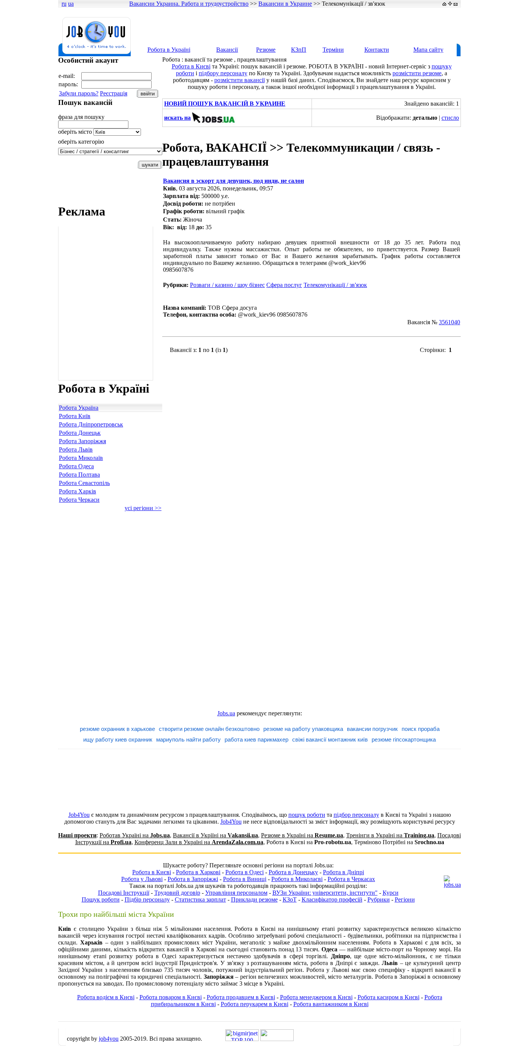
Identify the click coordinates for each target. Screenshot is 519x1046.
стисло (450, 117)
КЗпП (298, 49)
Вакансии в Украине (285, 3)
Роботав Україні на (135, 835)
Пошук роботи (101, 899)
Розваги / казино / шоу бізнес (227, 285)
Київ (169, 188)
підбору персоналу (223, 73)
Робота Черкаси (79, 499)
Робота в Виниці (244, 879)
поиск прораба (421, 729)
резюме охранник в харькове (117, 729)
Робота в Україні (168, 49)
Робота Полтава (79, 474)
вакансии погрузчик (372, 729)
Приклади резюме (254, 899)
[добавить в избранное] (450, 3)
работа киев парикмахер (256, 739)
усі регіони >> (143, 508)
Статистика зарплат (200, 899)
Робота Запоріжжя (82, 441)
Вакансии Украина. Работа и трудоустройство (188, 3)
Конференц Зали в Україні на (198, 842)
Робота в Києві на (308, 842)
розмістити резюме (416, 73)
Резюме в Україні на (302, 835)
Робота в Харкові (198, 872)
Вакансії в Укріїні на (215, 835)
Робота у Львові (142, 879)
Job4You (79, 814)
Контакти (376, 49)
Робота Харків (77, 491)
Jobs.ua (226, 713)
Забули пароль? (78, 93)
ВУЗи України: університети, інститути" (325, 892)
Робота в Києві (191, 66)
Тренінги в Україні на (390, 835)
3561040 (449, 322)
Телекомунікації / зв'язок (335, 285)
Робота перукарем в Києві (254, 1004)
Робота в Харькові (397, 942)
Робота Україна (78, 407)
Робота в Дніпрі (343, 872)
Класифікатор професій (332, 899)
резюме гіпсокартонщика (404, 739)
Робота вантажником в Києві (331, 1004)
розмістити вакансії (239, 80)
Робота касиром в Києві (388, 997)
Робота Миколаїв (81, 458)
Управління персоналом (236, 892)
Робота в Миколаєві (297, 879)
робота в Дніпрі (331, 963)
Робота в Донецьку (293, 872)
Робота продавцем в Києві (241, 997)
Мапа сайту (428, 49)
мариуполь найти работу (188, 739)
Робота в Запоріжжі (193, 879)
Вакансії (227, 49)
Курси (391, 892)
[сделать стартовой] (444, 3)
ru (64, 3)
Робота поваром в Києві (170, 997)
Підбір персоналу (147, 899)
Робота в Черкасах (351, 879)
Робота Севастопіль (84, 483)
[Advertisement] (322, 25)
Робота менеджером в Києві (316, 997)
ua (71, 3)
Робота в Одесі (244, 872)
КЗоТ (290, 899)
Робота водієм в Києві (105, 997)
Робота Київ (74, 416)
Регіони (405, 899)
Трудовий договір (177, 892)
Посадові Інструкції (123, 892)
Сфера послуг (284, 285)
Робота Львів (76, 449)
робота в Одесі (156, 956)
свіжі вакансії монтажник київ (330, 739)
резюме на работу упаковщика (303, 729)
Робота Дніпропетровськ (91, 424)
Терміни (333, 49)
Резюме (265, 49)
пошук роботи (306, 814)
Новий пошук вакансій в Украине (224, 103)
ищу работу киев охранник (117, 739)
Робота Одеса (76, 466)
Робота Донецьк (80, 432)
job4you (109, 1038)
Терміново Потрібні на (399, 842)
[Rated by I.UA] (277, 1039)
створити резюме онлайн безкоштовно (209, 729)
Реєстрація (113, 93)
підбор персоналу (356, 814)
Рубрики (378, 899)
